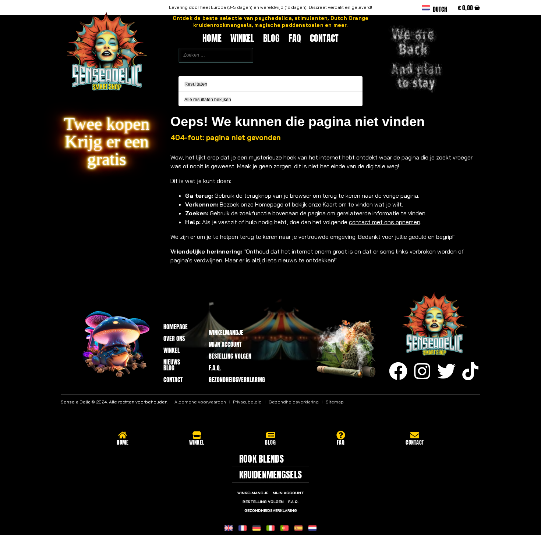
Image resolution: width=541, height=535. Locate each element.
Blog (271, 38)
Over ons (174, 338)
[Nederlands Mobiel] (312, 528)
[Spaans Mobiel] (298, 528)
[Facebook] (398, 371)
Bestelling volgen (230, 356)
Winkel (242, 38)
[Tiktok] (470, 371)
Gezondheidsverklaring (235, 380)
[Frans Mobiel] (242, 528)
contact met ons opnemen (384, 222)
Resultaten (195, 84)
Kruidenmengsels (270, 474)
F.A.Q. (215, 368)
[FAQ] (340, 435)
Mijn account (225, 344)
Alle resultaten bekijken (207, 99)
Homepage (269, 204)
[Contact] (414, 435)
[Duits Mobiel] (256, 528)
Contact (324, 38)
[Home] (122, 435)
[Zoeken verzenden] (162, 68)
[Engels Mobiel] (228, 528)
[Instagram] (422, 371)
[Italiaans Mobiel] (270, 528)
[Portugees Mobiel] (284, 528)
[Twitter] (446, 371)
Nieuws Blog (171, 365)
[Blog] (270, 435)
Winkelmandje (226, 332)
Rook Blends (261, 459)
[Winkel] (196, 435)
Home (212, 38)
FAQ (295, 38)
